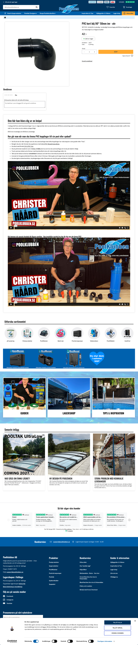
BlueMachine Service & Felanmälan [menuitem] (91, 582)
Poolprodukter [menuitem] (54, 562)
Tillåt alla (117, 622)
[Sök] (36, 7)
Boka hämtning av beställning (12, 586)
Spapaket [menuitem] (52, 584)
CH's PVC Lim (28, 146)
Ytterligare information (104, 641)
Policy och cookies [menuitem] (86, 586)
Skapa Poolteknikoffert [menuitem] (47, 13)
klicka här (22, 583)
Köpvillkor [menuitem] (83, 569)
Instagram (10, 600)
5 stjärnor (12, 95)
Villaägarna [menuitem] (114, 577)
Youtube (9, 603)
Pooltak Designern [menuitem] (30, 13)
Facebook (10, 596)
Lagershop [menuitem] (116, 13)
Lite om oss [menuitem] (114, 573)
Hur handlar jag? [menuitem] (85, 566)
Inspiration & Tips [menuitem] (87, 13)
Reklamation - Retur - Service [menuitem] (89, 573)
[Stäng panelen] (135, 621)
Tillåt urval (118, 628)
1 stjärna (5, 95)
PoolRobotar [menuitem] (53, 569)
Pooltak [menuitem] (51, 577)
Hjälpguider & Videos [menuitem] (103, 13)
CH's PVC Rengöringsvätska (50, 144)
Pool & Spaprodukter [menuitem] (14, 13)
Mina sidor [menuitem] (129, 13)
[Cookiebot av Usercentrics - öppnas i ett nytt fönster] (12, 641)
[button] (110, 7)
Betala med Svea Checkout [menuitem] (89, 590)
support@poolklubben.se (61, 542)
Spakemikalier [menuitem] (54, 580)
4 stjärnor (10, 95)
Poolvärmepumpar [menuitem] (55, 573)
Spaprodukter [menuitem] (53, 566)
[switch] (54, 641)
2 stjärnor (7, 95)
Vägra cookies (118, 633)
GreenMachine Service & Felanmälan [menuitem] (88, 578)
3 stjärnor (8, 95)
